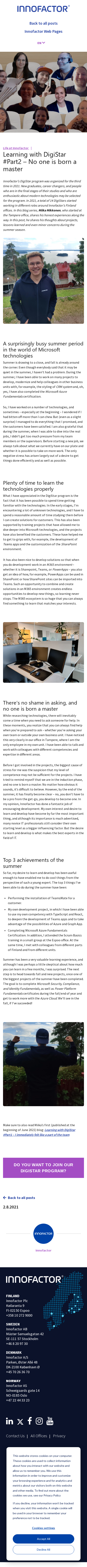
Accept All (43, 1539)
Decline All (43, 1549)
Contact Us (15, 1435)
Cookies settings (43, 1528)
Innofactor (43, 1250)
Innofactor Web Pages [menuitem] (43, 31)
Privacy (59, 1435)
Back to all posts (21, 1197)
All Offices (39, 1435)
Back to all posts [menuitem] (43, 23)
